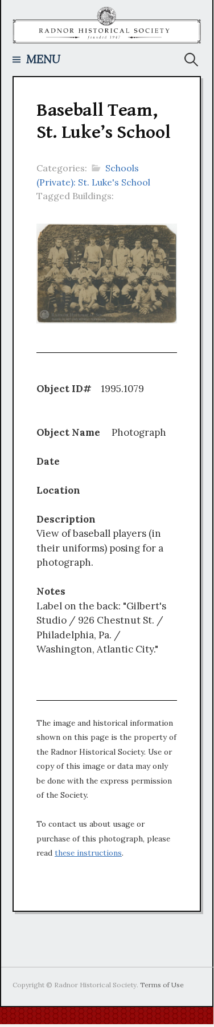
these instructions (88, 853)
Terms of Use (162, 984)
